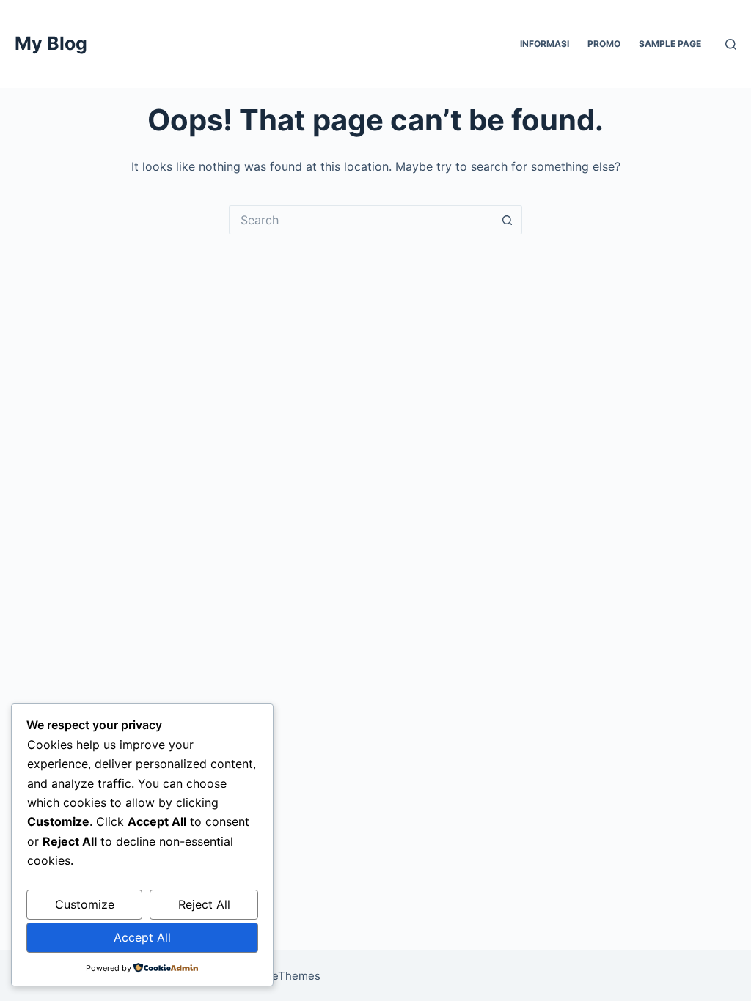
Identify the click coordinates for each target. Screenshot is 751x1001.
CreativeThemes (277, 976)
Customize (84, 904)
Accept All (142, 937)
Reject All (204, 904)
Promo (603, 43)
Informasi (544, 43)
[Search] (730, 44)
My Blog (51, 43)
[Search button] (507, 219)
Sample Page (670, 43)
